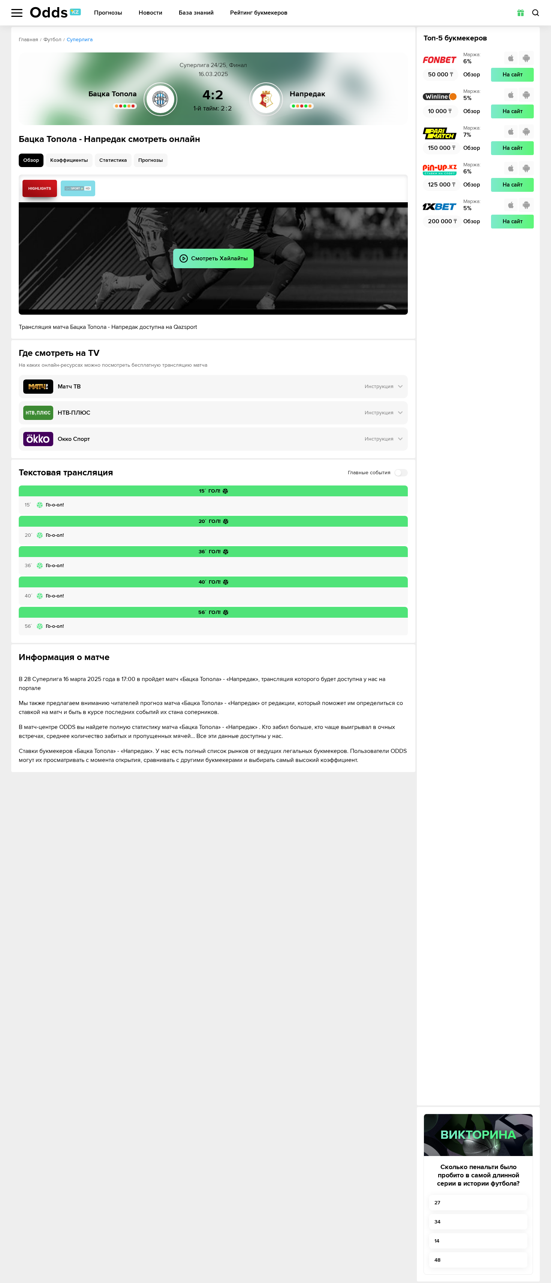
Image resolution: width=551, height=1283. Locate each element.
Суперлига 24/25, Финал (213, 65)
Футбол (52, 39)
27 (437, 1202)
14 (436, 1241)
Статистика (113, 160)
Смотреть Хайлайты (39, 188)
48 (437, 1260)
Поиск (536, 13)
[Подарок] (521, 13)
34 (437, 1222)
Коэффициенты (69, 160)
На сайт (513, 74)
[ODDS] (55, 12)
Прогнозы (108, 12)
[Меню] (16, 13)
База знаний (196, 12)
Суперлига (80, 39)
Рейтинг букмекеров (258, 12)
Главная (28, 39)
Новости (150, 12)
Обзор (31, 160)
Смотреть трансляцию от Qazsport (78, 188)
